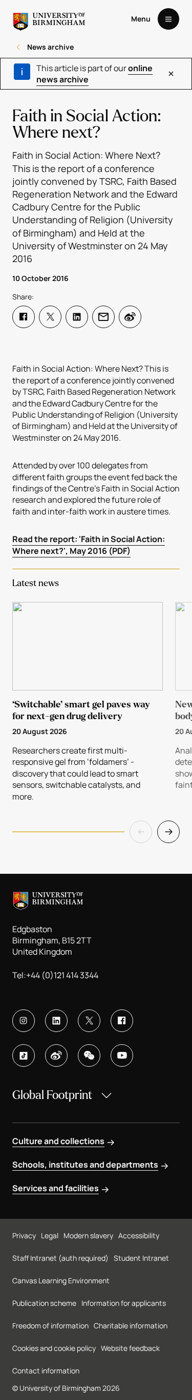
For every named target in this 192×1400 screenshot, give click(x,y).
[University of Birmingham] (49, 19)
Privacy (24, 1235)
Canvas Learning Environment (61, 1280)
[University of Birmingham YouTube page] (122, 1055)
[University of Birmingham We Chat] (89, 1055)
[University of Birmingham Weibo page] (56, 1055)
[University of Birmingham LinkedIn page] (56, 1020)
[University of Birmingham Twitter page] (89, 1020)
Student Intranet (141, 1258)
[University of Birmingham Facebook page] (122, 1020)
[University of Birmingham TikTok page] (23, 1055)
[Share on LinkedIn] (77, 317)
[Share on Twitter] (50, 317)
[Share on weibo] (130, 317)
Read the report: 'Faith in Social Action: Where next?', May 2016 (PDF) (88, 544)
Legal (49, 1235)
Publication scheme (44, 1303)
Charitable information (130, 1325)
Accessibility (138, 1235)
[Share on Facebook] (23, 317)
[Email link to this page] (103, 317)
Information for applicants (123, 1303)
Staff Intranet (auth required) (60, 1258)
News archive (50, 47)
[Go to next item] (168, 832)
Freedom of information (50, 1325)
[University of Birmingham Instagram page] (23, 1020)
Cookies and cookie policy (54, 1348)
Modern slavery (88, 1235)
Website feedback (130, 1348)
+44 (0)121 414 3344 (62, 975)
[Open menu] (168, 19)
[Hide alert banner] (170, 73)
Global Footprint (52, 1095)
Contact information (45, 1370)
